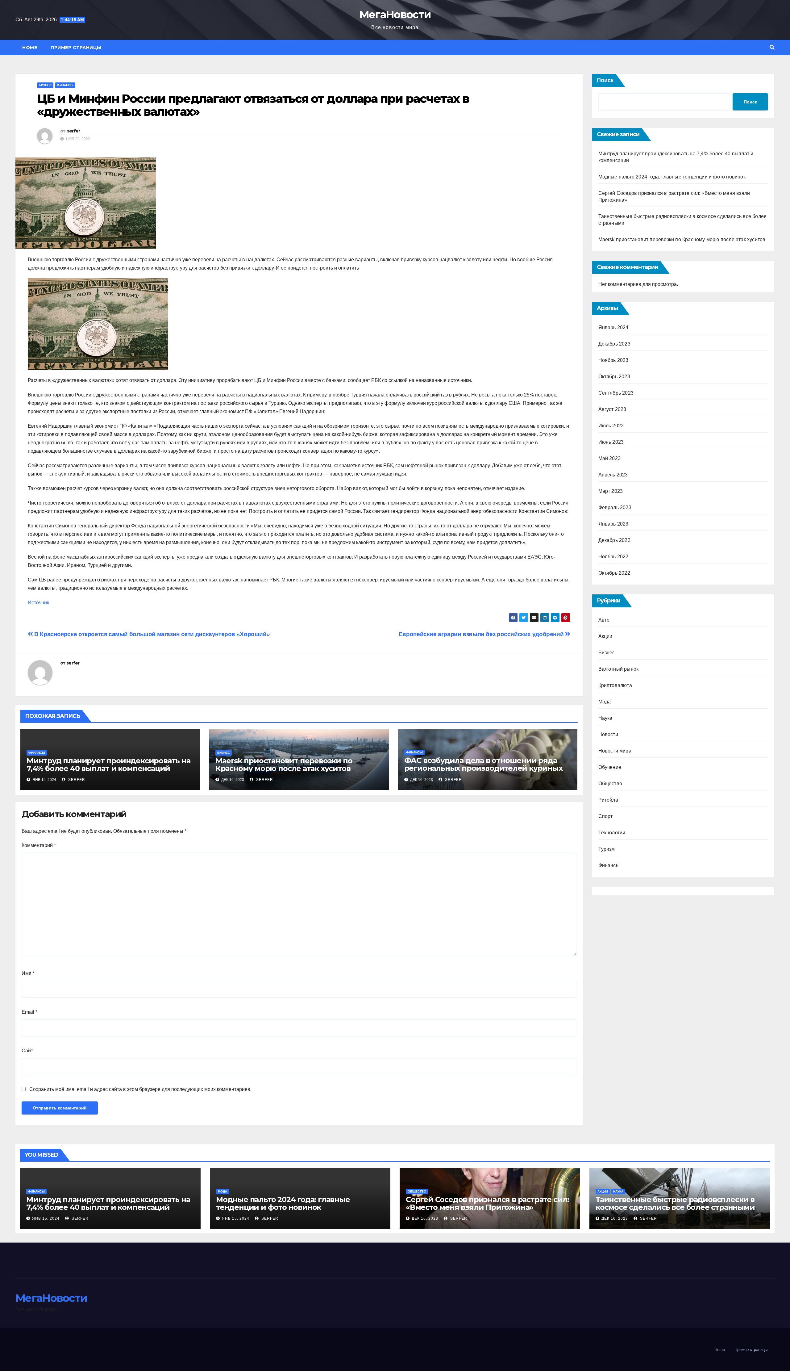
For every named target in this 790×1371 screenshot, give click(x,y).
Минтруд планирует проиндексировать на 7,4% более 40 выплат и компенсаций (108, 764)
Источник (38, 602)
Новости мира (614, 750)
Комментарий (39, 845)
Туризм (606, 849)
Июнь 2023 (611, 442)
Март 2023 (610, 491)
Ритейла (608, 800)
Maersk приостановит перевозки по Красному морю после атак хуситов (283, 764)
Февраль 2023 (614, 507)
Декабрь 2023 (614, 343)
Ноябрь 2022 (613, 556)
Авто (604, 620)
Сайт (27, 1050)
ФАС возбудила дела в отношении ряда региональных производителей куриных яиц (483, 768)
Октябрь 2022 (614, 573)
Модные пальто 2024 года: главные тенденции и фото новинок (672, 176)
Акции (605, 636)
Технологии (612, 832)
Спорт (605, 816)
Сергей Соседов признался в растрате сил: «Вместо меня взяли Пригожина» (487, 1203)
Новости (608, 734)
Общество (610, 783)
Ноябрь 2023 (613, 360)
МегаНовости (395, 14)
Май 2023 (609, 458)
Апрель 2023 (613, 474)
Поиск (605, 80)
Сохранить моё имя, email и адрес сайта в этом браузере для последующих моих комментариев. (140, 1089)
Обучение (610, 767)
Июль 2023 (611, 425)
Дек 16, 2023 (425, 1218)
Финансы (65, 85)
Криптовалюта (615, 685)
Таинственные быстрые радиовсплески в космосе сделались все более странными (675, 1203)
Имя (28, 973)
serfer (73, 131)
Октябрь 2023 (614, 376)
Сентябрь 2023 (616, 393)
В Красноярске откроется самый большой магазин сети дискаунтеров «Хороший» (151, 634)
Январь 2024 (613, 327)
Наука (605, 718)
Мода (604, 701)
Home (29, 47)
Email (29, 1012)
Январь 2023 (613, 523)
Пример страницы (76, 47)
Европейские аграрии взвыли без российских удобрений (482, 634)
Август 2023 (612, 409)
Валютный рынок (618, 669)
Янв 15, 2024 (46, 1218)
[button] (772, 47)
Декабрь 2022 (614, 540)
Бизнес (45, 85)
